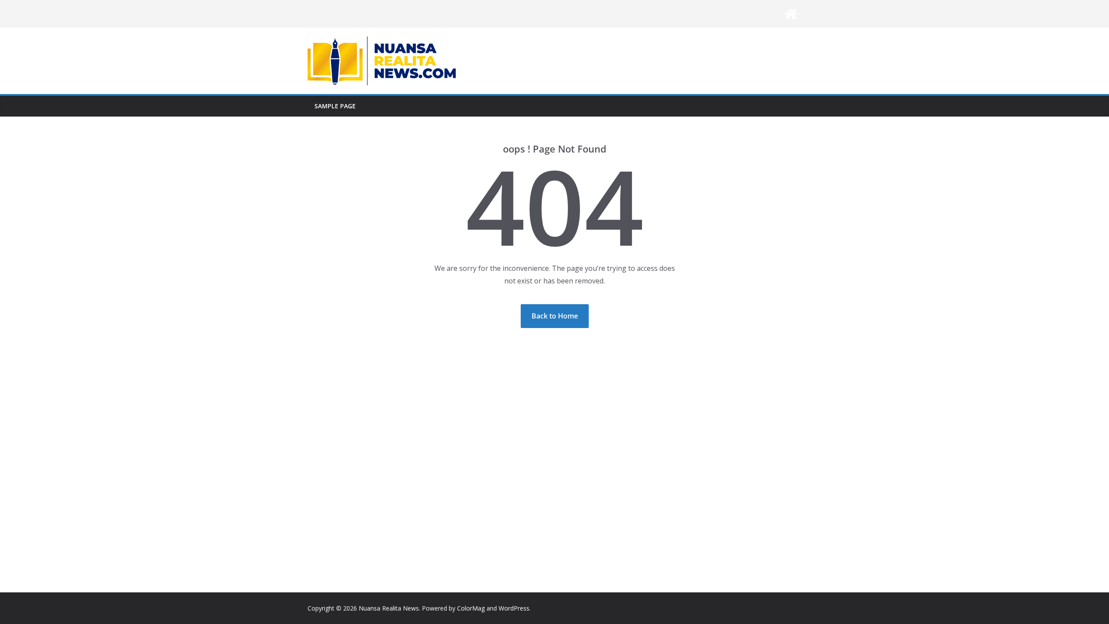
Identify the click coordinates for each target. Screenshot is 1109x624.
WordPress (514, 608)
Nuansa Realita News (389, 608)
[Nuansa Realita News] (791, 14)
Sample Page (335, 106)
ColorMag (471, 608)
